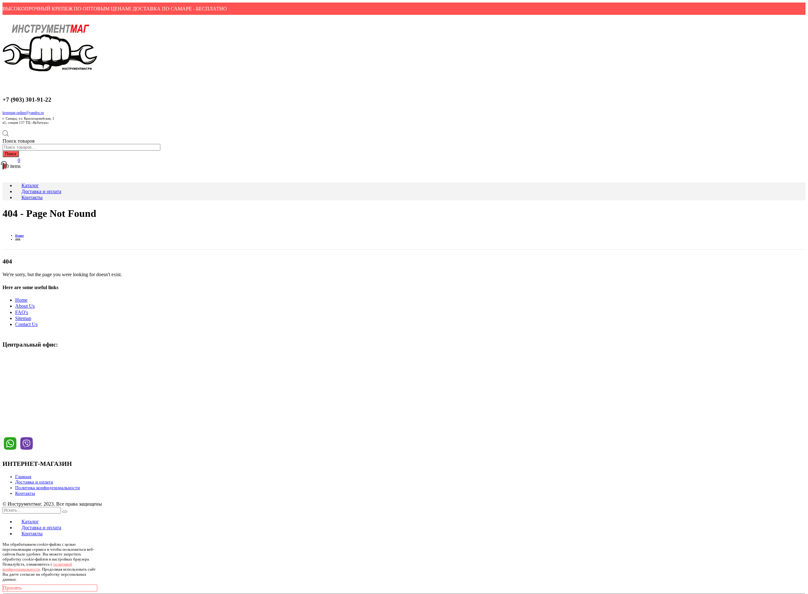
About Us (25, 306)
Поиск (10, 153)
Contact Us (26, 324)
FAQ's (21, 312)
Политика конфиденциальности (47, 487)
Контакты (25, 493)
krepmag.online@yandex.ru (23, 112)
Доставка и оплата (34, 481)
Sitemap (23, 318)
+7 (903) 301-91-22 (27, 370)
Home (21, 300)
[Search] (64, 512)
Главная (23, 476)
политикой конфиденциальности (37, 567)
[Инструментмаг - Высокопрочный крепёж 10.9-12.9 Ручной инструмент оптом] (50, 71)
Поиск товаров (19, 141)
